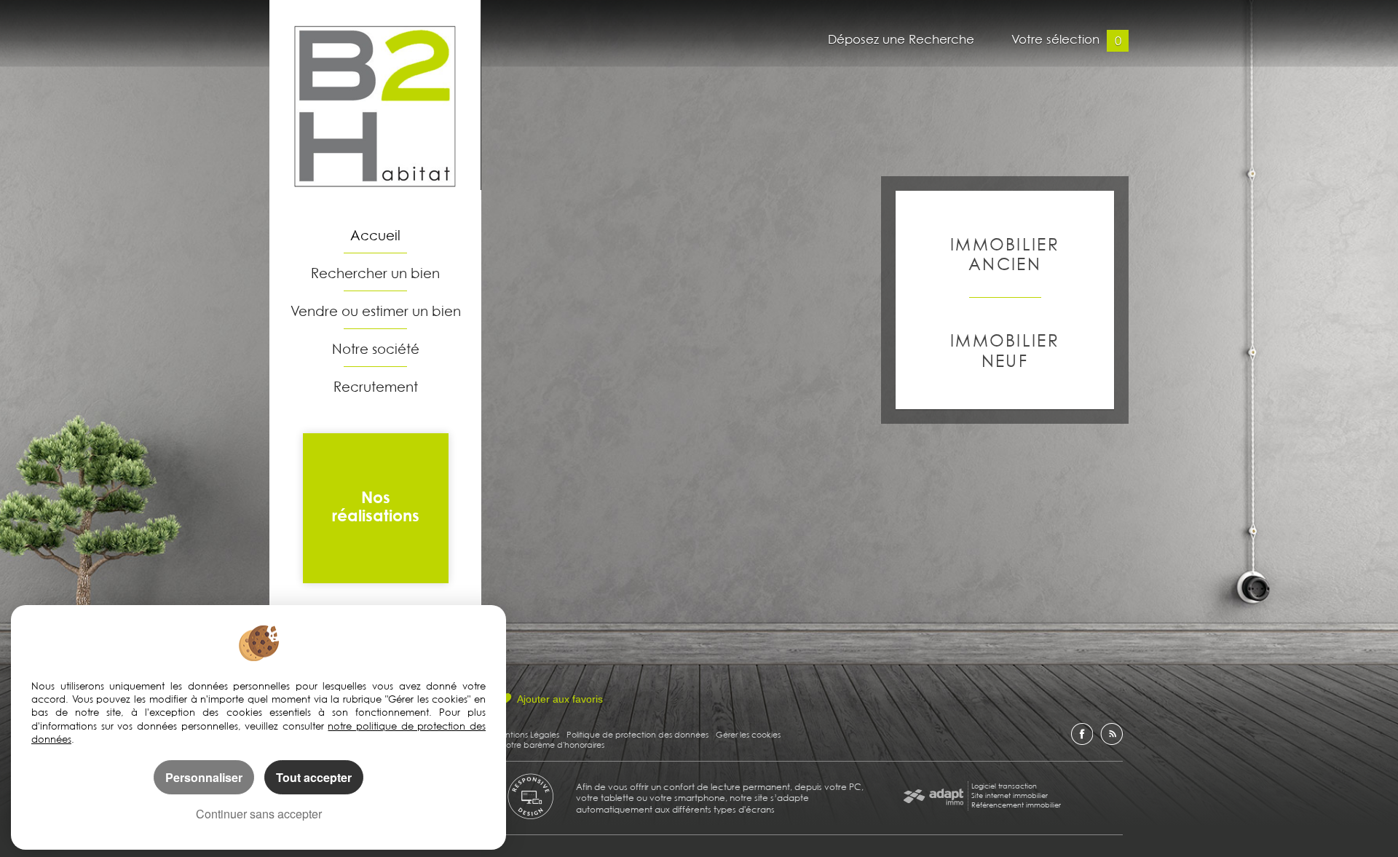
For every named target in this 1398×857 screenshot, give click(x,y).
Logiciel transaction (1004, 785)
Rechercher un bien (375, 272)
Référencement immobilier (1016, 804)
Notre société (375, 348)
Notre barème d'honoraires (553, 744)
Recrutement (375, 386)
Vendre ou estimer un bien (376, 310)
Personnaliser (203, 777)
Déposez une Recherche (901, 41)
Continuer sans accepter (259, 813)
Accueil (375, 234)
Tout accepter (314, 777)
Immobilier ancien (1004, 254)
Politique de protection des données (637, 734)
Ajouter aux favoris (560, 699)
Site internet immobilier (1009, 795)
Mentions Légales (526, 734)
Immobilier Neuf (1004, 350)
